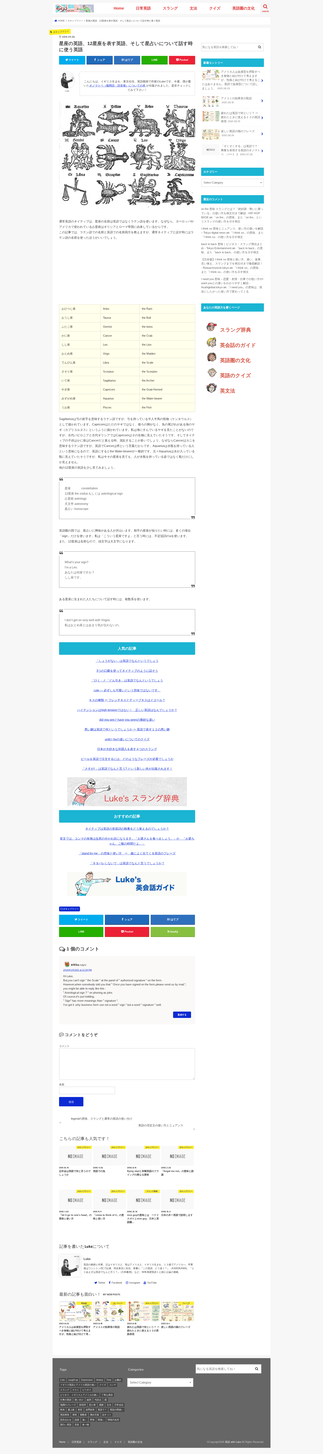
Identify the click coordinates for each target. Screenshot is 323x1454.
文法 (193, 8)
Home (119, 8)
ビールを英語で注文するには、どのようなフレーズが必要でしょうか (127, 759)
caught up (73, 1380)
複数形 (83, 1414)
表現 (74, 1414)
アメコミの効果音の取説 (236, 100)
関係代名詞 (113, 1419)
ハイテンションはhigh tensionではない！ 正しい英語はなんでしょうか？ (127, 710)
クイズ (214, 8)
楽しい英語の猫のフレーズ (238, 133)
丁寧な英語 (107, 1395)
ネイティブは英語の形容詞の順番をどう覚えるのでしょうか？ (127, 828)
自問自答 (90, 1410)
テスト (75, 1390)
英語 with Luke (233, 1442)
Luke (87, 1259)
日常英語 (143, 8)
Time (108, 1380)
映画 (62, 1410)
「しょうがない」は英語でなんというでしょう (127, 660)
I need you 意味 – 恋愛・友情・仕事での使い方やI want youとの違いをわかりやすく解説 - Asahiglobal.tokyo (232, 283)
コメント (64, 1045)
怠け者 (92, 1405)
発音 (80, 1410)
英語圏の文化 (243, 8)
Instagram (134, 1282)
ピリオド (86, 1390)
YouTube (152, 1282)
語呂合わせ (65, 1419)
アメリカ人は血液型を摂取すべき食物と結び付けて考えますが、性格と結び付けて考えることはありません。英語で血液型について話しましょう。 (231, 80)
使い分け (79, 1399)
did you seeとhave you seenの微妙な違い (127, 719)
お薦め (118, 1380)
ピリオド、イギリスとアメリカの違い (79, 1395)
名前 (61, 1084)
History (99, 1380)
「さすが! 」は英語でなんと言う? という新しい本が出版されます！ (127, 768)
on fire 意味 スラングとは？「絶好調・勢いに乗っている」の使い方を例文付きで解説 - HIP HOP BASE (232, 213)
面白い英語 (65, 1424)
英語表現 (64, 1414)
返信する (182, 1014)
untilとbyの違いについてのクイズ (127, 739)
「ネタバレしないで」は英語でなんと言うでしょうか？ (127, 863)
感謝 (101, 1405)
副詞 (89, 1399)
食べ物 (85, 1424)
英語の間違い (116, 1410)
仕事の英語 (65, 1399)
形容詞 (82, 1405)
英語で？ (102, 1410)
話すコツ (106, 1414)
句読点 (98, 1399)
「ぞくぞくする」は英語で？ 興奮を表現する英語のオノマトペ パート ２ (240, 150)
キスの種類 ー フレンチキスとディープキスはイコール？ (127, 700)
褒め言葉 (94, 1414)
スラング (170, 8)
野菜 (92, 1419)
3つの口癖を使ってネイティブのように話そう (127, 670)
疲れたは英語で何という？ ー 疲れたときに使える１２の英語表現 (240, 117)
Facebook (117, 1282)
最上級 (71, 1410)
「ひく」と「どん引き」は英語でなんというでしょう (127, 680)
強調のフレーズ (68, 1405)
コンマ (112, 1385)
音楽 (77, 1424)
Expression (87, 1380)
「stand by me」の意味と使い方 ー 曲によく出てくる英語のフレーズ (127, 853)
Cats (62, 1380)
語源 (77, 1419)
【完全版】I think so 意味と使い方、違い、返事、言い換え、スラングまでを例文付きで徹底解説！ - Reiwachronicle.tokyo (232, 263)
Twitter (101, 1282)
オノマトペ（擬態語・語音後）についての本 (117, 85)
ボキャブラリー (71, 909)
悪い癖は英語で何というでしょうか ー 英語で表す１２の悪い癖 (127, 729)
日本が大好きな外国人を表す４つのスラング (127, 749)
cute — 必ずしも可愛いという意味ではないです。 (127, 690)
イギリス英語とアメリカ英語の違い (78, 1385)
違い (84, 1419)
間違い (101, 1419)
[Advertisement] (127, 277)
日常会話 (118, 1405)
